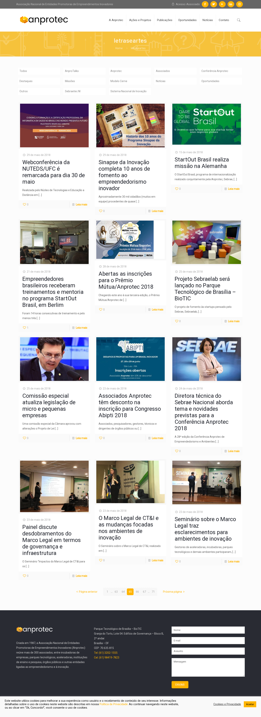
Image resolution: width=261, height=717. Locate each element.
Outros (23, 91)
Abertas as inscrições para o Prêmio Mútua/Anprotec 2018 (126, 280)
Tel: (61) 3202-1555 (106, 652)
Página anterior (88, 591)
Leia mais (81, 204)
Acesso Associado (187, 4)
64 (123, 591)
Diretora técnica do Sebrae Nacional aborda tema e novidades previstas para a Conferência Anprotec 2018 (204, 412)
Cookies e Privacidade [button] (227, 704)
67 (144, 591)
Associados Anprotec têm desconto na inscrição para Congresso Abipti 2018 (130, 406)
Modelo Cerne (118, 81)
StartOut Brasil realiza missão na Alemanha (202, 162)
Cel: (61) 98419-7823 (106, 657)
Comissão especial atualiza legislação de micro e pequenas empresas (48, 406)
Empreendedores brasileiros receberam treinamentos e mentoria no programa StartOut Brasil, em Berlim (52, 292)
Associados (163, 71)
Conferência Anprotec (214, 71)
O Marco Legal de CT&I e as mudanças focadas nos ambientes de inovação (129, 528)
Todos (23, 71)
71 (153, 591)
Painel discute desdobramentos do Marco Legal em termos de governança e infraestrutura (51, 540)
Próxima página (172, 591)
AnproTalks (72, 71)
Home (119, 48)
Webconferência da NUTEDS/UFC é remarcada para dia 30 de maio (53, 172)
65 (130, 591)
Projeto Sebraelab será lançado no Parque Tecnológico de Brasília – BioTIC (205, 289)
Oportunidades (210, 81)
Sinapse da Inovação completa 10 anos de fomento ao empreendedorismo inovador (124, 175)
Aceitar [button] (250, 704)
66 (137, 591)
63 (116, 591)
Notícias (160, 81)
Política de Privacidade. (114, 704)
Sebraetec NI (72, 91)
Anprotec (116, 71)
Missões (70, 81)
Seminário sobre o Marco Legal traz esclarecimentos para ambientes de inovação (205, 529)
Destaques (25, 81)
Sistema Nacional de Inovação (128, 91)
